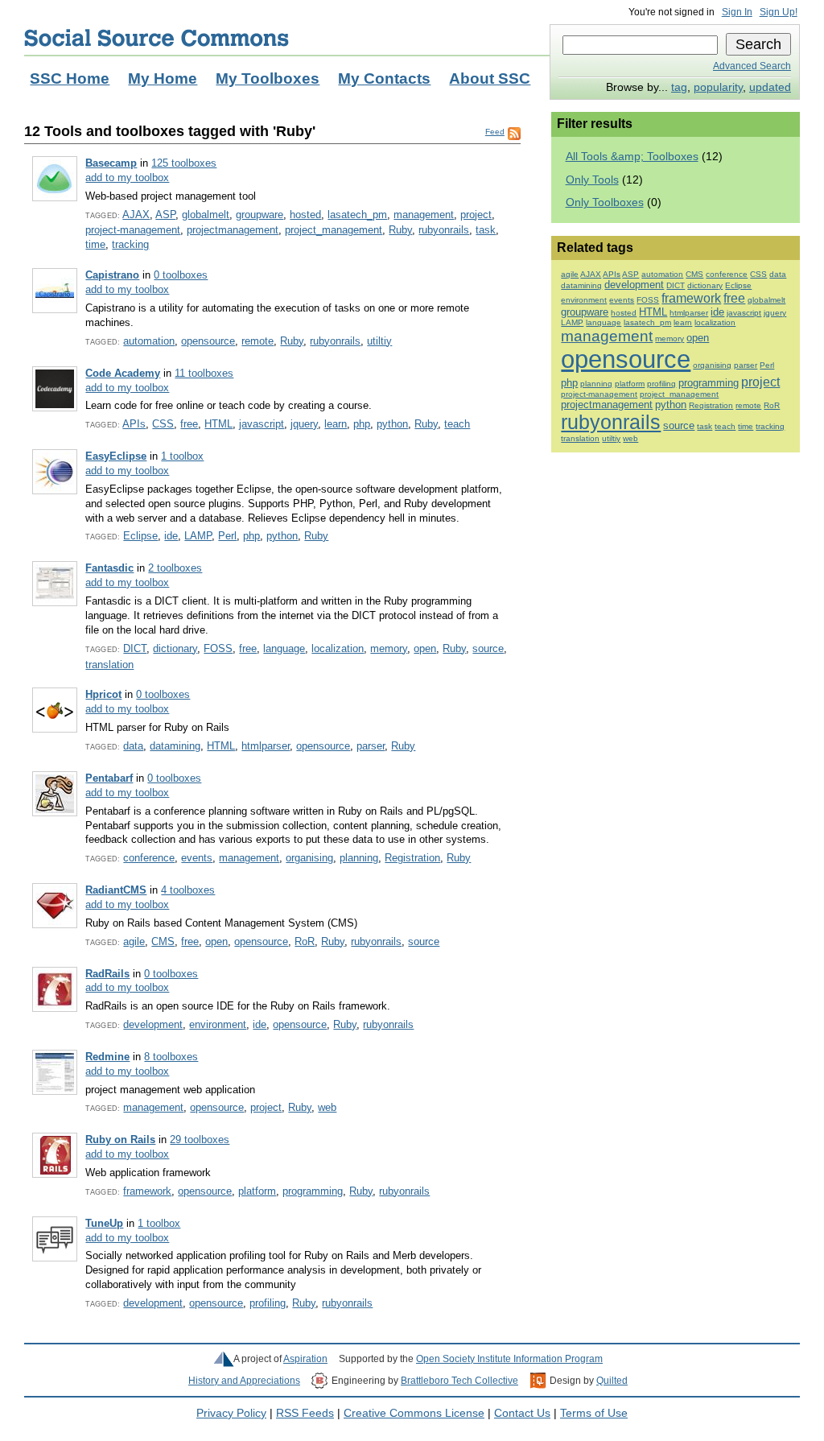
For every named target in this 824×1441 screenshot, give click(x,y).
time (95, 244)
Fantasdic (109, 568)
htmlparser (265, 746)
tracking (130, 244)
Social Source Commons (156, 38)
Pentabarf (109, 778)
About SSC (489, 78)
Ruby (400, 230)
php (361, 424)
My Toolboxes (267, 78)
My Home (162, 78)
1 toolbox (182, 456)
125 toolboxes (183, 163)
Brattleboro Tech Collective (459, 1380)
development (153, 1024)
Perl (227, 536)
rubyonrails (443, 230)
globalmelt (205, 215)
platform (257, 1191)
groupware (259, 215)
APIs (134, 424)
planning (359, 858)
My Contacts (384, 78)
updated (770, 87)
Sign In (737, 12)
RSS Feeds (305, 1413)
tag (679, 87)
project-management (132, 230)
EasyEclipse (115, 456)
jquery (304, 424)
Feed (495, 131)
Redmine (107, 1057)
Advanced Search (752, 66)
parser (370, 746)
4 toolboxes (188, 890)
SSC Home (69, 78)
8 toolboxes (171, 1057)
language (284, 648)
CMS (163, 941)
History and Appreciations (244, 1380)
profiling (267, 1303)
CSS (163, 424)
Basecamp (111, 163)
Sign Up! (778, 12)
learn (335, 424)
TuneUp (104, 1223)
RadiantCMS (115, 890)
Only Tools (592, 180)
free (189, 424)
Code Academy (122, 373)
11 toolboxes (204, 373)
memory (388, 648)
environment (217, 1024)
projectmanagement (232, 230)
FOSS (218, 648)
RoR (305, 941)
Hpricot (103, 694)
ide (171, 536)
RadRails (107, 974)
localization (337, 648)
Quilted (612, 1380)
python (392, 424)
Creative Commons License (414, 1413)
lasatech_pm (357, 215)
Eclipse (140, 536)
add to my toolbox (127, 177)
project (476, 215)
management (423, 215)
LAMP (198, 536)
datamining (175, 746)
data (133, 746)
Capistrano (112, 275)
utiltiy (379, 341)
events (196, 858)
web (327, 1107)
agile (134, 941)
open (425, 648)
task (486, 230)
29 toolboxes (199, 1139)
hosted (305, 215)
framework (147, 1191)
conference (149, 858)
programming (312, 1191)
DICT (134, 648)
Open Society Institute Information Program (509, 1359)
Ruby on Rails (120, 1139)
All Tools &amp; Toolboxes (632, 157)
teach (457, 424)
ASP (165, 215)
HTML (218, 424)
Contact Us (522, 1413)
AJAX (136, 215)
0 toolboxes (181, 275)
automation (149, 341)
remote (257, 341)
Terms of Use (594, 1413)
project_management (333, 230)
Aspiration (305, 1359)
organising (309, 858)
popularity (718, 87)
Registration (412, 858)
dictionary (175, 648)
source (488, 648)
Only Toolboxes (605, 202)
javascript (261, 424)
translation (109, 665)
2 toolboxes (175, 568)
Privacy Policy (231, 1413)
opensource (208, 341)
